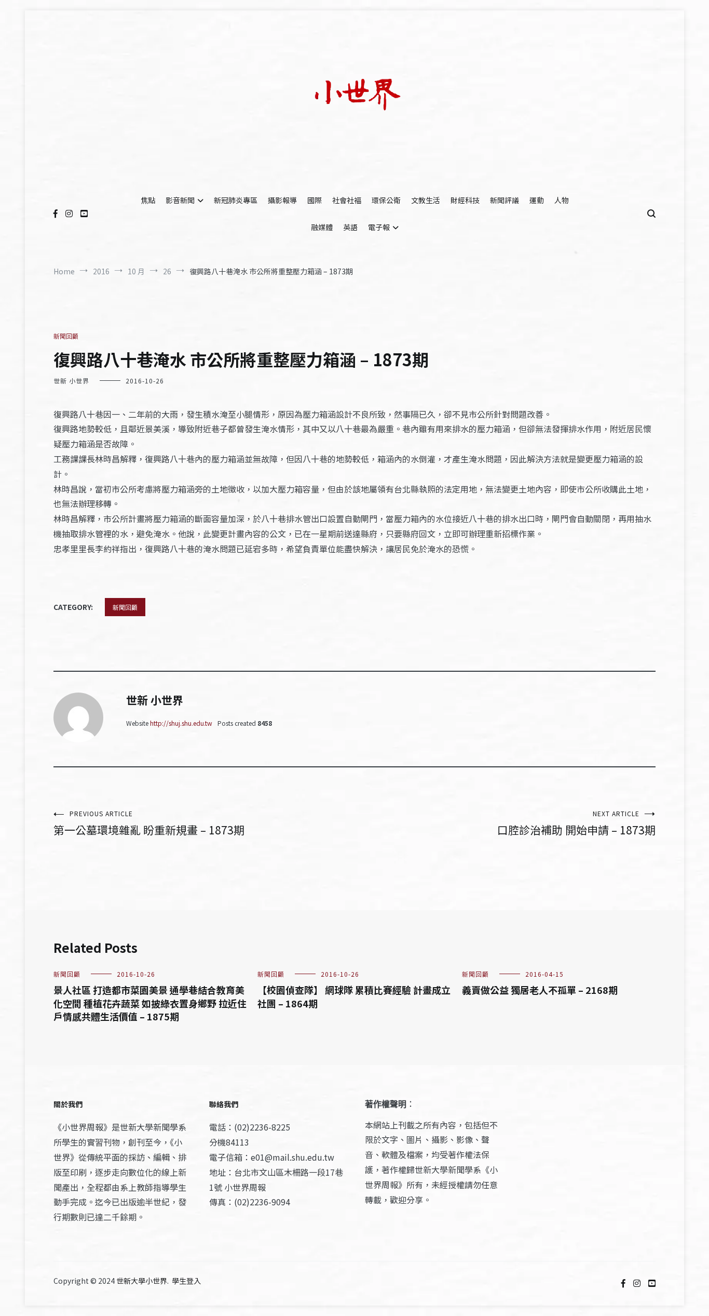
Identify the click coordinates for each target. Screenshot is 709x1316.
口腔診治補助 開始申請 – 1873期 (576, 823)
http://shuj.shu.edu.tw (181, 723)
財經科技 (465, 200)
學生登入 (186, 1280)
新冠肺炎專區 (235, 200)
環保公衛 (386, 200)
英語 (350, 227)
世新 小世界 (71, 380)
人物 (561, 200)
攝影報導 (282, 200)
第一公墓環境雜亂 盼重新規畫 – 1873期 (148, 823)
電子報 (379, 227)
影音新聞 (180, 200)
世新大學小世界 (141, 1280)
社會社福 (346, 200)
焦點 (148, 200)
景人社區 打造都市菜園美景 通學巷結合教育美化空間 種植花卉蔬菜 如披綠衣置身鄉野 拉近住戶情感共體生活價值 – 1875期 (150, 1002)
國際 (314, 200)
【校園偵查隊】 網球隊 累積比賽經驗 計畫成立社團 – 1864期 (354, 996)
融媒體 (322, 227)
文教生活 (425, 200)
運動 (536, 200)
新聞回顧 (65, 335)
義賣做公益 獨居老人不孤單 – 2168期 (540, 989)
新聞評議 (504, 200)
